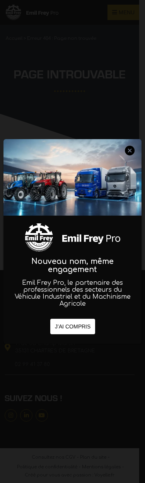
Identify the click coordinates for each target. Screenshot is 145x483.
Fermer (130, 158)
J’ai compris (72, 326)
